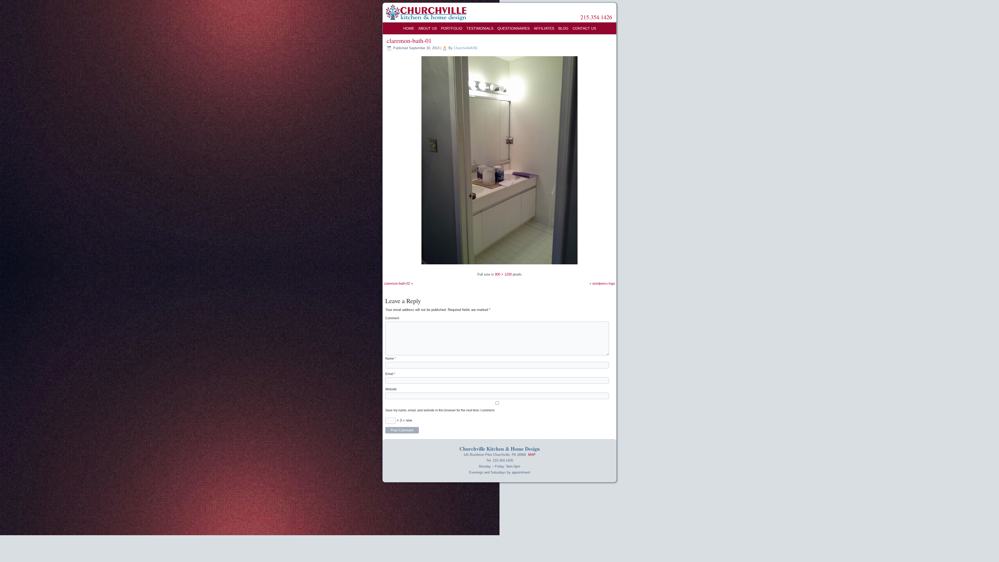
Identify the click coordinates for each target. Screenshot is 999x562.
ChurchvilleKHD (465, 48)
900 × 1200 (503, 274)
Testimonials (479, 28)
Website (391, 389)
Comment (392, 318)
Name (390, 358)
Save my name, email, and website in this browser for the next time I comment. (440, 410)
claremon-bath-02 (397, 283)
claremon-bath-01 (409, 40)
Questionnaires (513, 28)
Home (408, 28)
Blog (563, 28)
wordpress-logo (603, 283)
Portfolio (451, 28)
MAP (532, 455)
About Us (427, 28)
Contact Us (584, 28)
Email (390, 374)
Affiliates (544, 28)
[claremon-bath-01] (499, 265)
